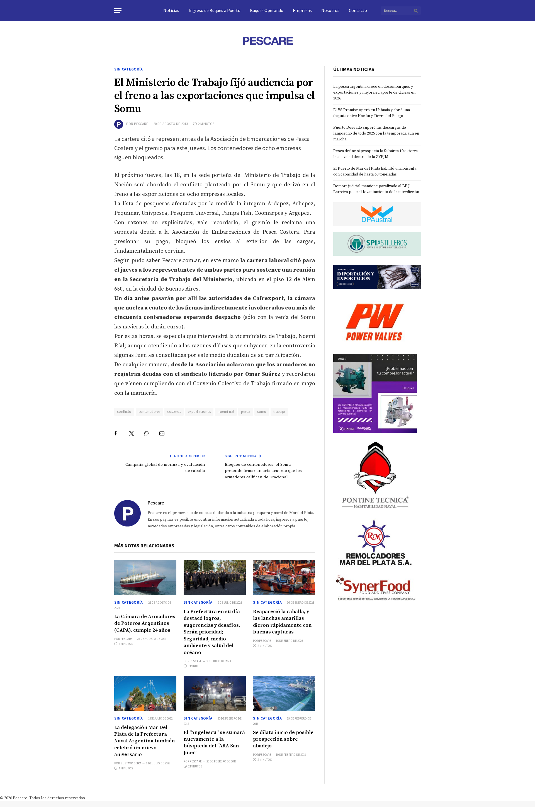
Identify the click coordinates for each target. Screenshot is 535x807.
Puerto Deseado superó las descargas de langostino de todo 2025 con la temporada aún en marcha (376, 133)
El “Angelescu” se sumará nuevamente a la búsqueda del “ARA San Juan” (214, 742)
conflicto (124, 411)
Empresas (302, 10)
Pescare (141, 123)
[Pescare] (267, 40)
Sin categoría (128, 69)
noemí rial (226, 411)
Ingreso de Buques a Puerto (214, 10)
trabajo (279, 411)
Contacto (358, 10)
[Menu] (117, 10)
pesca (245, 411)
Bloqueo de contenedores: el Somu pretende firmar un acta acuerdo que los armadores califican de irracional (263, 471)
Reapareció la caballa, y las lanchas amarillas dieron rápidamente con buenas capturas (282, 621)
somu (261, 411)
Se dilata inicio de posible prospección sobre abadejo (283, 739)
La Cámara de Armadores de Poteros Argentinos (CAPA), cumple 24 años (144, 623)
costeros (174, 411)
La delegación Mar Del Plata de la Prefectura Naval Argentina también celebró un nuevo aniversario (144, 741)
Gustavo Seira (130, 763)
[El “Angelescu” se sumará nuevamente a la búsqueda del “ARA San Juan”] (215, 693)
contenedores (149, 411)
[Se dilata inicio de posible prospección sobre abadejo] (284, 693)
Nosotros (330, 10)
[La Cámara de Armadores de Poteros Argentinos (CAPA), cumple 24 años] (145, 577)
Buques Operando (266, 10)
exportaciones (199, 411)
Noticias (171, 10)
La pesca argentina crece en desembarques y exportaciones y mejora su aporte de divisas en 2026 (374, 92)
